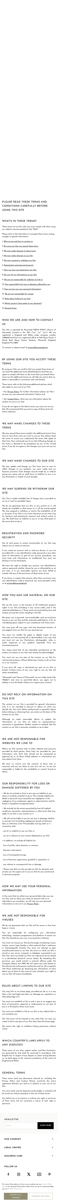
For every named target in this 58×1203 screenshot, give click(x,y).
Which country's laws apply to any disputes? (23, 303)
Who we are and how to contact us (18, 241)
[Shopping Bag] (53, 7)
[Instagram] (19, 1174)
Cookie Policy (52, 136)
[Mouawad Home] (29, 7)
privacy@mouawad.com (38, 348)
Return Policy (39, 136)
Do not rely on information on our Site (20, 275)
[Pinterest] (50, 1174)
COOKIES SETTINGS (41, 1196)
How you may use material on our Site (20, 270)
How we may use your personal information (22, 289)
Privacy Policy (13, 136)
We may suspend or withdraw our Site (20, 261)
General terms (11, 308)
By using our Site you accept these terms (21, 246)
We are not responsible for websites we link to (23, 280)
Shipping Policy (26, 136)
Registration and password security (19, 265)
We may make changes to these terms (20, 251)
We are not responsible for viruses (19, 294)
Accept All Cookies (15, 1196)
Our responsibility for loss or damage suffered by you (27, 284)
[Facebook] (8, 1174)
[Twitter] (29, 1174)
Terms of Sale (29, 139)
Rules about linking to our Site (17, 299)
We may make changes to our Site (18, 256)
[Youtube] (39, 1174)
